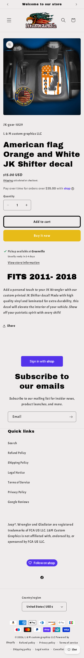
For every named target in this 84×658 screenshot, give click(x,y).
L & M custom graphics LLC (40, 637)
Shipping (8, 180)
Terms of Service (19, 482)
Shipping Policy (18, 463)
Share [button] (11, 326)
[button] (9, 20)
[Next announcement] (76, 4)
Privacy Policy (17, 492)
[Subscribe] (71, 417)
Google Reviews (18, 502)
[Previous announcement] (7, 4)
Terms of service (68, 642)
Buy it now (42, 235)
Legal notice (42, 649)
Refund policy (27, 642)
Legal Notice (16, 473)
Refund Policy (17, 453)
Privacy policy (47, 642)
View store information (24, 263)
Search (12, 443)
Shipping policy (22, 649)
